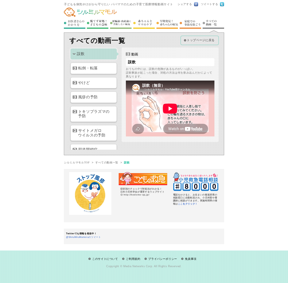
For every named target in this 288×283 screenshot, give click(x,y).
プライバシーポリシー (162, 258)
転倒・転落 (88, 68)
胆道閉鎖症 (88, 149)
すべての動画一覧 (213, 24)
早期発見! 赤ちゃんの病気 (167, 24)
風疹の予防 (88, 97)
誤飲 (81, 54)
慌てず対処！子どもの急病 (97, 24)
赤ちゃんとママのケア (144, 24)
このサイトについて (105, 258)
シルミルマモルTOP (77, 162)
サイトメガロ (92, 132)
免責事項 (190, 258)
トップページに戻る (201, 40)
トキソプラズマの (94, 113)
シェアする (185, 4)
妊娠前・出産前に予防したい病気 (121, 24)
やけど (84, 83)
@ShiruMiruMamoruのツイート (83, 237)
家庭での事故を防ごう (190, 24)
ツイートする (209, 4)
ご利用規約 (133, 258)
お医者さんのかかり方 (74, 24)
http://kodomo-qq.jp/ (136, 194)
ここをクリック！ (188, 203)
